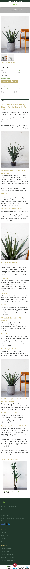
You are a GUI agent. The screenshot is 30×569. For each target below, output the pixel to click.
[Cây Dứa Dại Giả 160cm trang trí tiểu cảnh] (15, 475)
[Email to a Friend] (10, 92)
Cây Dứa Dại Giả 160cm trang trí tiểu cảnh (13, 491)
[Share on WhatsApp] (2, 92)
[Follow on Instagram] (4, 524)
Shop (9, 10)
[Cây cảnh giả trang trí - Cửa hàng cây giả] (15, 4)
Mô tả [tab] (2, 100)
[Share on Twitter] (7, 92)
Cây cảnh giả (17, 88)
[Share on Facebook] (5, 92)
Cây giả (18, 70)
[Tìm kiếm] (25, 4)
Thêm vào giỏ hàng (9, 81)
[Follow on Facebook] (2, 524)
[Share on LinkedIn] (15, 92)
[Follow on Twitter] (9, 524)
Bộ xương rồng (9, 88)
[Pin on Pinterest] (13, 92)
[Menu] (2, 5)
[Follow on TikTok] (6, 524)
